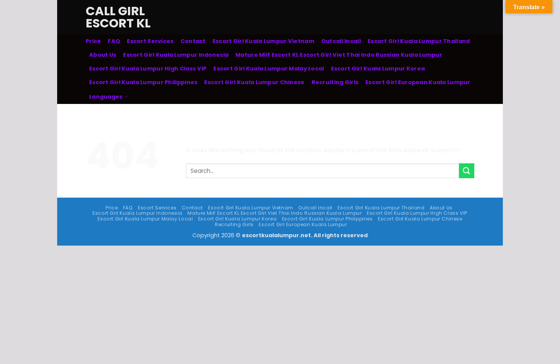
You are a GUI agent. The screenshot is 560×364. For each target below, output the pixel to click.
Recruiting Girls (335, 82)
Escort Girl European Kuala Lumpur (417, 82)
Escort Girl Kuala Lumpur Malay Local (268, 68)
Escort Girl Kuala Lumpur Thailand (419, 41)
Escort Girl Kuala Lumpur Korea (378, 68)
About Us (102, 55)
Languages (106, 97)
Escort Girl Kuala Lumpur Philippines (143, 82)
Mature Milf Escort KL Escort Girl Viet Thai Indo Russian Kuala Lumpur (338, 55)
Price (93, 41)
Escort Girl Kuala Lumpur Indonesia (176, 55)
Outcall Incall (341, 41)
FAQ (114, 41)
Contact (193, 41)
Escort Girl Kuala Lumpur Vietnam (263, 41)
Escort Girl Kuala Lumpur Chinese (254, 82)
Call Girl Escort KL (118, 17)
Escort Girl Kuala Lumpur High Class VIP (147, 68)
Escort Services (150, 41)
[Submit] (466, 170)
